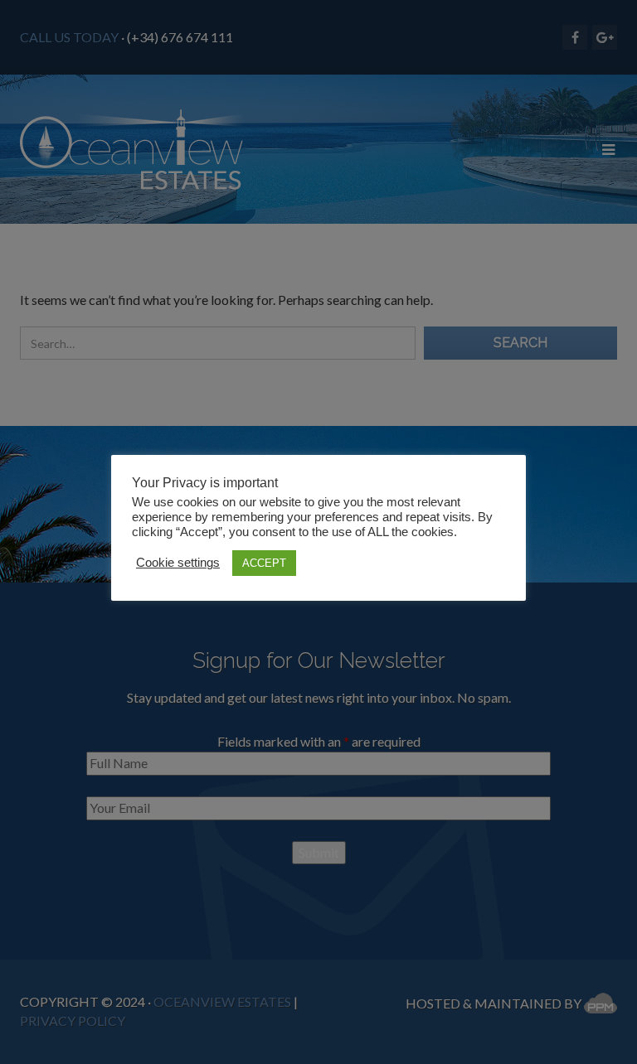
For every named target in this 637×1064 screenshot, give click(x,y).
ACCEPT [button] (264, 563)
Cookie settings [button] (178, 562)
